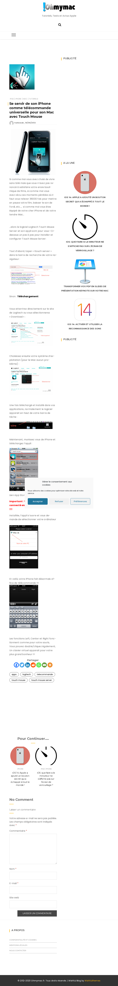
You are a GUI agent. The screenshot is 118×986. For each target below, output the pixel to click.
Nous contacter (17, 950)
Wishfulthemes (92, 980)
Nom (12, 869)
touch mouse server (41, 680)
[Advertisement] (61, 55)
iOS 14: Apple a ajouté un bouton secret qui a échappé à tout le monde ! (20, 778)
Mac (25, 99)
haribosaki (19, 123)
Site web (14, 897)
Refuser (59, 501)
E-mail (13, 883)
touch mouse (18, 680)
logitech (27, 674)
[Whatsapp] (38, 664)
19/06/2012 (30, 122)
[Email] (44, 664)
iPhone (18, 99)
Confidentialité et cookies (22, 940)
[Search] (59, 24)
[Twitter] (21, 664)
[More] (50, 664)
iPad (12, 99)
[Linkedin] (27, 664)
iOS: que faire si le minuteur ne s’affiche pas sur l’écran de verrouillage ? (46, 778)
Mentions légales (18, 945)
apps (14, 674)
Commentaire (18, 831)
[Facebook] (16, 664)
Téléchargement (27, 296)
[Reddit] (33, 664)
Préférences (80, 501)
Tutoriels (33, 99)
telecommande (45, 674)
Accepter (38, 501)
